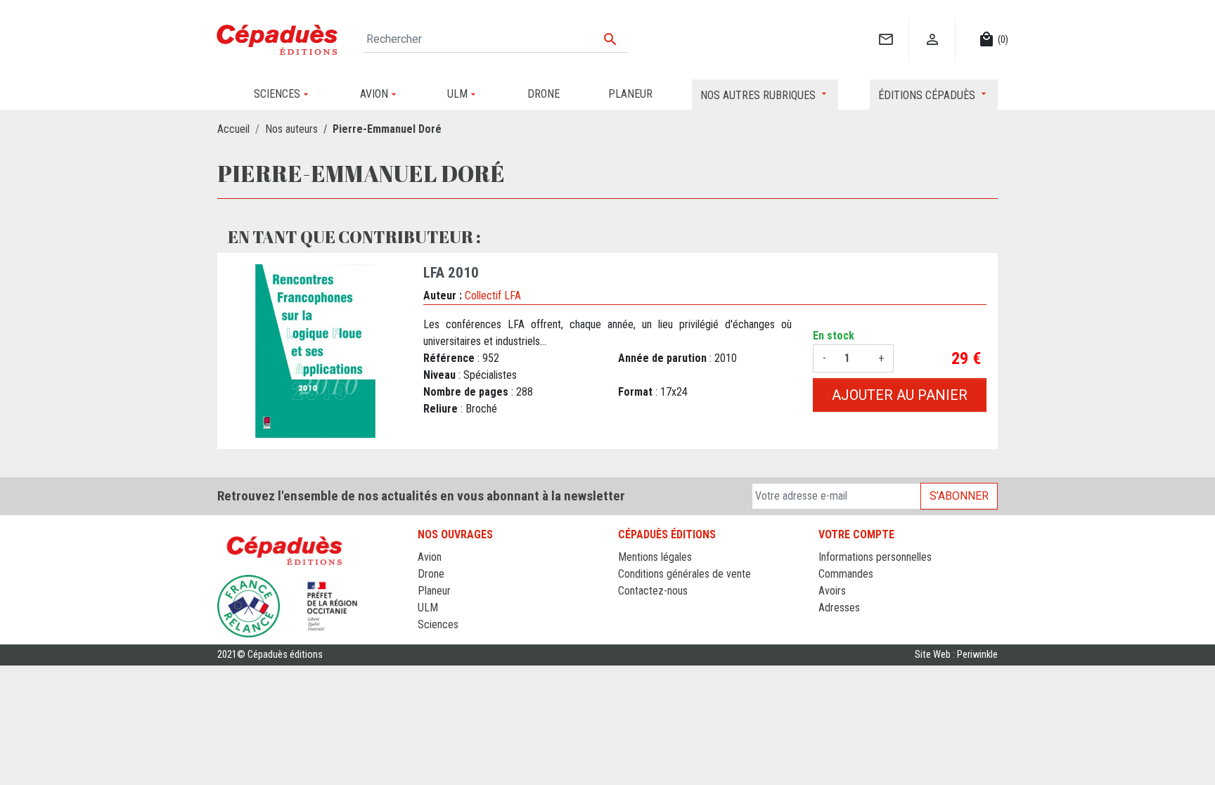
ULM (428, 607)
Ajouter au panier (900, 395)
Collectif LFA (493, 295)
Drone (431, 573)
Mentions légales (655, 557)
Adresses (839, 607)
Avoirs (832, 590)
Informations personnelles (875, 557)
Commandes (845, 573)
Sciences (438, 624)
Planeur (434, 590)
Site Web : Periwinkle (956, 655)
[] (885, 25)
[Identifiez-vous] (932, 25)
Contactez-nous (653, 590)
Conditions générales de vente (684, 573)
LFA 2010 (451, 272)
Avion (430, 557)
